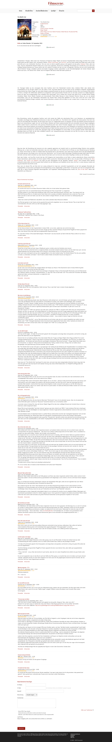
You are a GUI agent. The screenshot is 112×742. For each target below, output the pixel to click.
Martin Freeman (57, 32)
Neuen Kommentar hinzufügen (25, 179)
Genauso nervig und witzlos (24, 655)
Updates (72, 736)
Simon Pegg (43, 32)
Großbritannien (44, 23)
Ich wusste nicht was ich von (24, 184)
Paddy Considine (44, 33)
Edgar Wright (43, 30)
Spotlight (54, 11)
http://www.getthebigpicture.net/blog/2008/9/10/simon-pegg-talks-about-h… (55, 605)
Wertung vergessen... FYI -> (24, 567)
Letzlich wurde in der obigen (24, 537)
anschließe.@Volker (48, 511)
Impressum (73, 735)
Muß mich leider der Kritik (23, 614)
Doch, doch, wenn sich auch (24, 520)
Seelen (76, 160)
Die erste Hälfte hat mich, (23, 583)
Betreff (19, 691)
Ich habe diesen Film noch (23, 284)
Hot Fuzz (63, 62)
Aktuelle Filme (29, 11)
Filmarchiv (61, 10)
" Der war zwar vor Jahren (23, 599)
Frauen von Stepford (32, 160)
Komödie (51, 28)
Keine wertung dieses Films (24, 373)
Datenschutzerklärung (75, 734)
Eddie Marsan (64, 32)
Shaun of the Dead (53, 62)
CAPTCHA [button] (20, 717)
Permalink (20, 206)
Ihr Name (19, 685)
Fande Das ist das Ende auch (24, 243)
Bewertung (20, 695)
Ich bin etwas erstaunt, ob (23, 223)
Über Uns (72, 737)
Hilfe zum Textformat (86, 710)
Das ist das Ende (83, 169)
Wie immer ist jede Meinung (24, 295)
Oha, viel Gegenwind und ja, (24, 395)
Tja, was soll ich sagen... (23, 331)
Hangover (83, 64)
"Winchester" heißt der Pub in (24, 212)
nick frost (49, 32)
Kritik (18, 43)
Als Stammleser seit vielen (24, 503)
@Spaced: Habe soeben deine (24, 473)
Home (20, 10)
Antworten (27, 206)
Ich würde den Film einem (23, 668)
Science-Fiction (44, 28)
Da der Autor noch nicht (23, 263)
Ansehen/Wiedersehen (42, 11)
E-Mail (19, 688)
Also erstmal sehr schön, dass (24, 427)
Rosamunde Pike (73, 32)
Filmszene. (56, 3)
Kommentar (20, 698)
